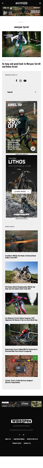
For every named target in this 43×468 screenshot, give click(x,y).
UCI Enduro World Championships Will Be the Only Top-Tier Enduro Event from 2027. (20, 288)
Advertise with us (22, 154)
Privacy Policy (16, 443)
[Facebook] (19, 435)
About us (8, 439)
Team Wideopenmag (19, 439)
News (4, 60)
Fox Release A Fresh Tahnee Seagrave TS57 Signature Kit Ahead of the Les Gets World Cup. (21, 319)
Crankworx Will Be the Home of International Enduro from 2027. (20, 256)
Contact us (27, 443)
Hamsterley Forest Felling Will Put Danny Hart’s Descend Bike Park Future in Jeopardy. (21, 350)
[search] (35, 92)
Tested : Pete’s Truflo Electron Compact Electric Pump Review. (19, 381)
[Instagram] (23, 435)
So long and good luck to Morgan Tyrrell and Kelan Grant (21, 65)
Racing (9, 60)
